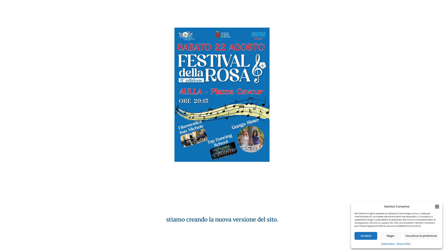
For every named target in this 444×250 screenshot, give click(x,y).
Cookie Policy (388, 243)
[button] (437, 206)
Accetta (366, 236)
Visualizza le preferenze (421, 236)
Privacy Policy (403, 243)
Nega (390, 236)
